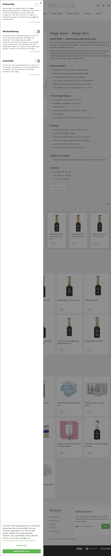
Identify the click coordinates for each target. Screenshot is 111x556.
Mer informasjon (34, 22)
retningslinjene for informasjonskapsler (19, 541)
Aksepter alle (22, 551)
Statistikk (37, 61)
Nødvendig (37, 4)
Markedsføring (37, 31)
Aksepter (22, 546)
